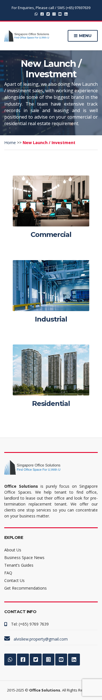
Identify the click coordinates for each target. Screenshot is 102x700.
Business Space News (24, 557)
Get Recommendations (25, 588)
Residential (51, 403)
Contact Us (14, 580)
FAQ (8, 572)
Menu (85, 35)
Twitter (48, 14)
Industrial (51, 319)
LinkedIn (66, 14)
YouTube (60, 14)
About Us (12, 550)
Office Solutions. (45, 690)
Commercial (51, 234)
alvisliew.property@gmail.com (41, 639)
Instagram (54, 14)
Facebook (42, 14)
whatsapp (36, 14)
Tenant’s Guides (18, 565)
